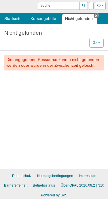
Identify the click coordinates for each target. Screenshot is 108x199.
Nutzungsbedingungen (55, 176)
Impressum (87, 176)
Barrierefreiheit (15, 185)
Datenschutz (22, 176)
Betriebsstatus (44, 185)
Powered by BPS (54, 195)
